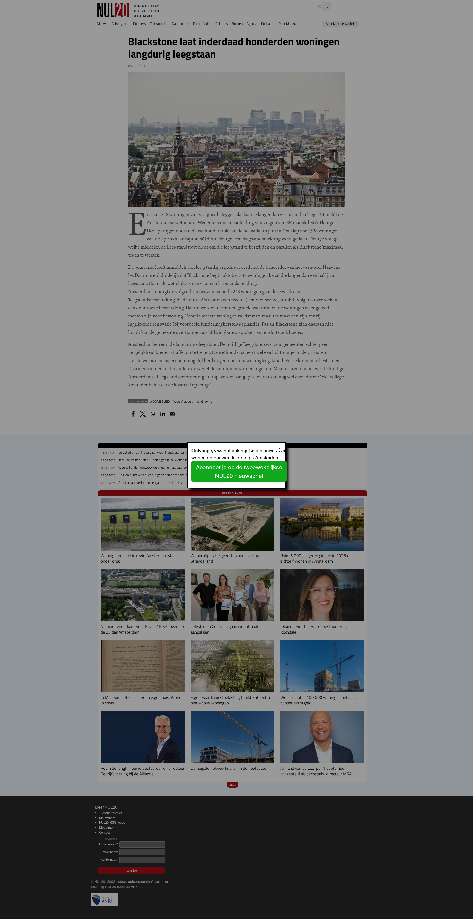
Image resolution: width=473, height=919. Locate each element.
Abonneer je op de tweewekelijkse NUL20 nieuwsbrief (239, 471)
